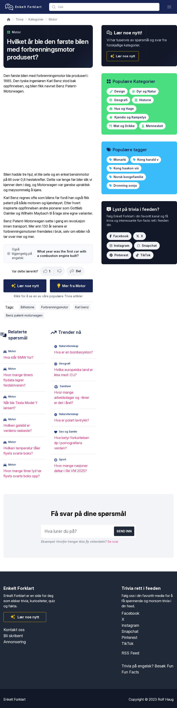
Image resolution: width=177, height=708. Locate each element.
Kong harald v (147, 159)
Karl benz (82, 307)
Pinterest (121, 255)
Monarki (119, 159)
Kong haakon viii (126, 168)
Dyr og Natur (146, 91)
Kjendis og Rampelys (130, 117)
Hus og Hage (124, 108)
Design (119, 91)
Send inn (124, 531)
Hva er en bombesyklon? (73, 352)
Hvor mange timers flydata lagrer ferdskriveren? (18, 380)
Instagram (121, 245)
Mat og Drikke (124, 126)
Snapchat (149, 245)
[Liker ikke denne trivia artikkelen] (59, 271)
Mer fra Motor (74, 286)
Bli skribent (13, 635)
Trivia (19, 19)
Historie (144, 100)
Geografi (120, 100)
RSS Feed (130, 653)
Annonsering (14, 642)
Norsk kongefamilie (128, 177)
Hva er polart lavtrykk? (71, 420)
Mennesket (154, 126)
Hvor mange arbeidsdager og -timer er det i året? (71, 397)
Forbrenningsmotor (54, 307)
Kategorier (36, 19)
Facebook (120, 236)
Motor (53, 19)
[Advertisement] (48, 132)
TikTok (145, 255)
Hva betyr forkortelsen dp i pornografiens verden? (71, 443)
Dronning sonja (125, 185)
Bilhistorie (27, 307)
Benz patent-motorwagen (24, 315)
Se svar (112, 541)
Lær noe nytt (28, 286)
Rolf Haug (166, 699)
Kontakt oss (14, 629)
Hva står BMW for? (18, 357)
